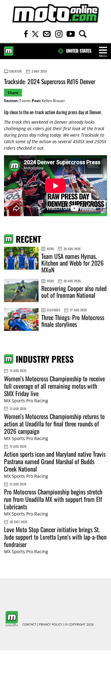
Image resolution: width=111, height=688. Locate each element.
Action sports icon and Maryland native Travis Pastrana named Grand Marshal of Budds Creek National (54, 461)
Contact (29, 624)
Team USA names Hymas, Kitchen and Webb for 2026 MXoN (72, 262)
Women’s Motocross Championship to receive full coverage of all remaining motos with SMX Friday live (54, 386)
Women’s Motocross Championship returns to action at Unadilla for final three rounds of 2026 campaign (54, 424)
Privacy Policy (50, 624)
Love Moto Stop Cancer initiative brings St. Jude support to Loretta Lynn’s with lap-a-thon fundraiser (55, 537)
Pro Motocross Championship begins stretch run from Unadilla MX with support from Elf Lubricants (53, 499)
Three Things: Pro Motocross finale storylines (72, 321)
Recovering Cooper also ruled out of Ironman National (74, 292)
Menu (103, 56)
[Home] (55, 13)
